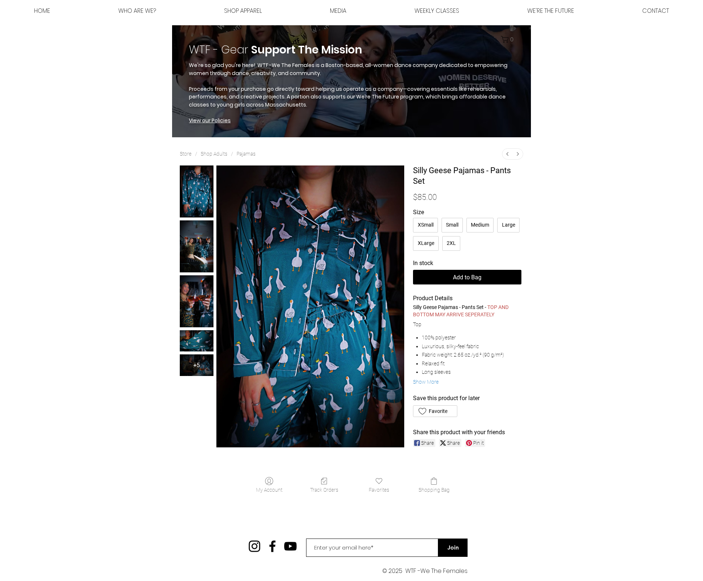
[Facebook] (272, 546)
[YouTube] (290, 546)
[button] (550, 11)
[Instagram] (254, 546)
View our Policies (210, 120)
